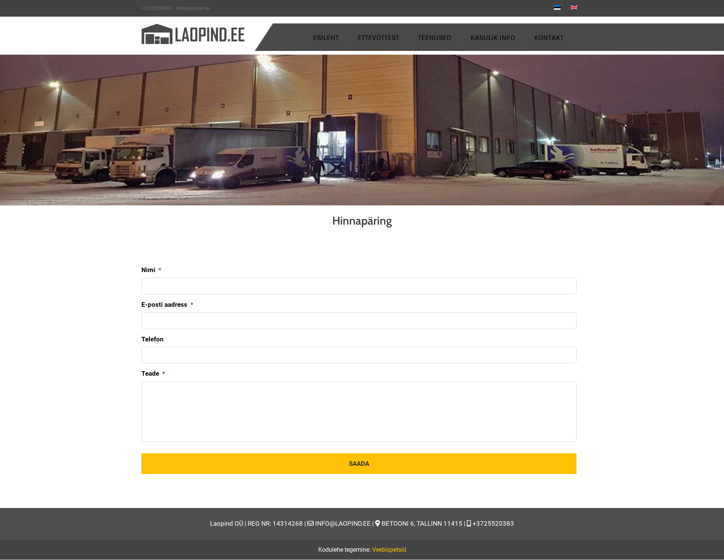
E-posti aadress (167, 304)
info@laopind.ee (192, 8)
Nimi (151, 270)
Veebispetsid (389, 549)
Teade (153, 373)
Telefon (152, 339)
